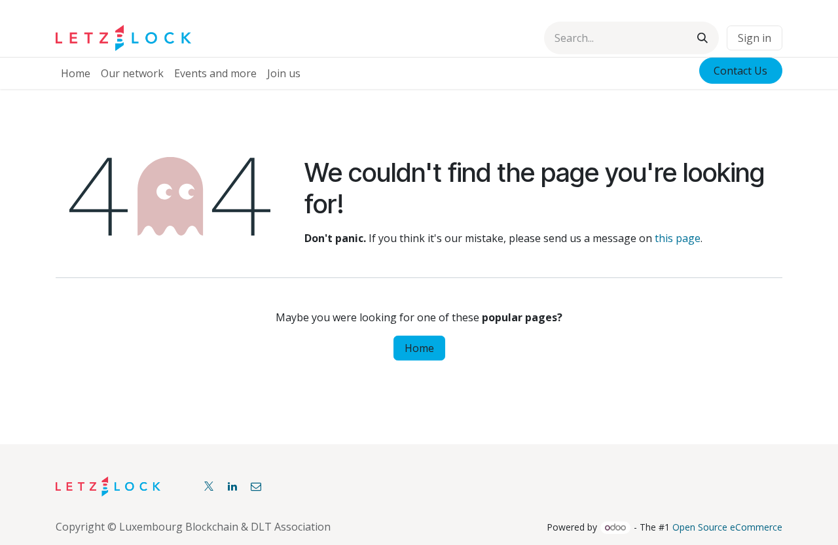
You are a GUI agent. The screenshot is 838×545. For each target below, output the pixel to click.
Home (419, 348)
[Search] (702, 38)
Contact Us (740, 70)
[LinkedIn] (232, 486)
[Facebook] (256, 486)
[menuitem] (76, 73)
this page (678, 238)
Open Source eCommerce (727, 527)
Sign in (754, 38)
